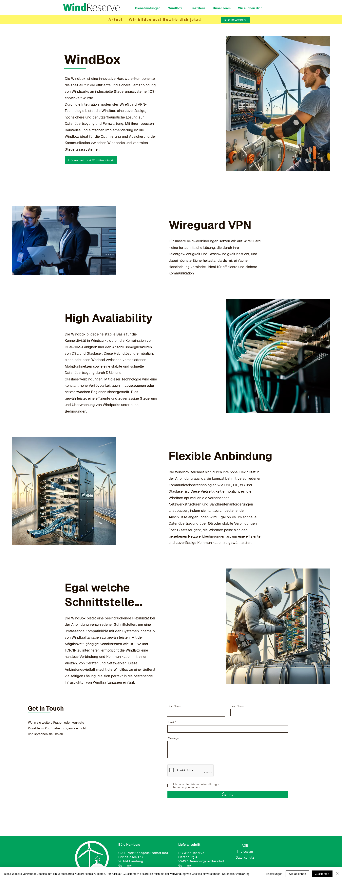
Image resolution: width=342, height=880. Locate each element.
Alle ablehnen (297, 874)
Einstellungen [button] (274, 874)
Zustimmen (322, 874)
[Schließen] (337, 873)
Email (171, 722)
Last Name (237, 706)
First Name (174, 706)
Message (173, 738)
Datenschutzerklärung (236, 874)
